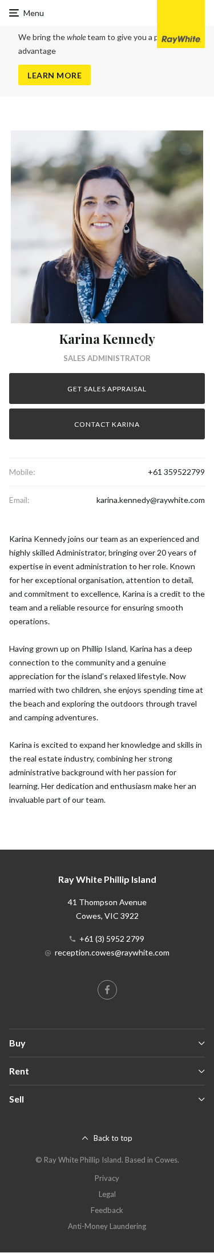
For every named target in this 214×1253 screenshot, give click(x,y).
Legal (107, 1194)
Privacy (107, 1178)
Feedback (107, 1210)
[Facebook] (107, 990)
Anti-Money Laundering (107, 1226)
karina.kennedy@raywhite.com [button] (150, 500)
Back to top (113, 1138)
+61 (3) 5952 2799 (111, 938)
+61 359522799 (176, 472)
